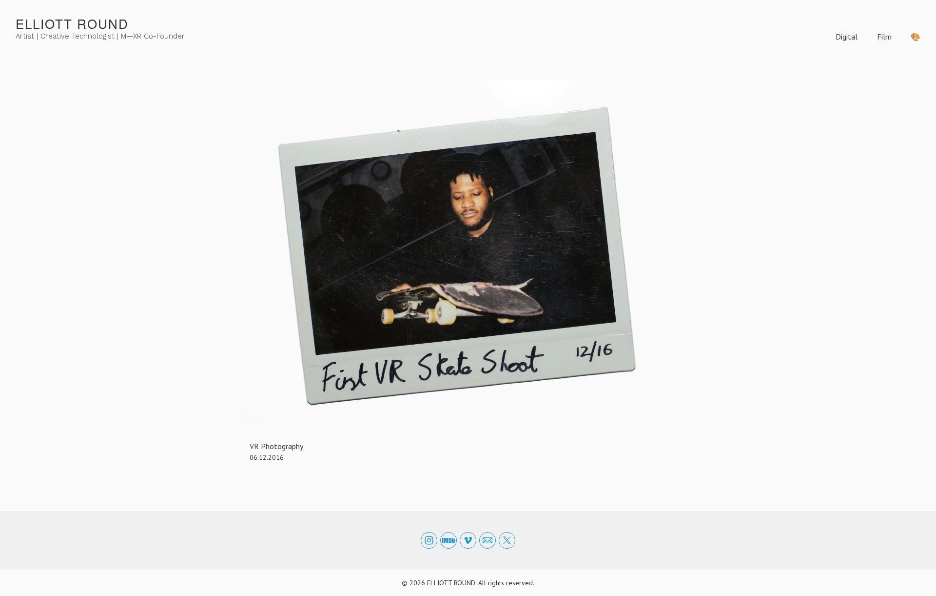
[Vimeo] (468, 540)
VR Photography (276, 446)
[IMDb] (448, 540)
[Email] (487, 540)
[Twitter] (507, 540)
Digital (847, 36)
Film (884, 36)
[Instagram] (429, 540)
